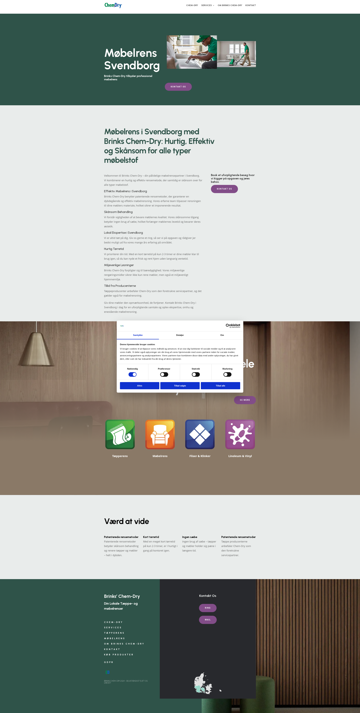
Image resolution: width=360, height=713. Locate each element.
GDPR (109, 662)
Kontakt (250, 5)
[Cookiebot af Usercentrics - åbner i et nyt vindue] (228, 326)
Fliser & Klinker (200, 456)
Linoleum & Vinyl (240, 456)
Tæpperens (120, 456)
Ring (208, 608)
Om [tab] (222, 335)
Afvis (139, 385)
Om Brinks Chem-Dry (230, 5)
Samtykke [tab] (138, 335)
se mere (245, 400)
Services (206, 5)
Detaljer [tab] (180, 335)
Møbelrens (160, 456)
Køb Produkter (119, 654)
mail (208, 620)
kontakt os (178, 87)
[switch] (164, 374)
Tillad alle (220, 385)
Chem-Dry (192, 5)
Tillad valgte (180, 385)
